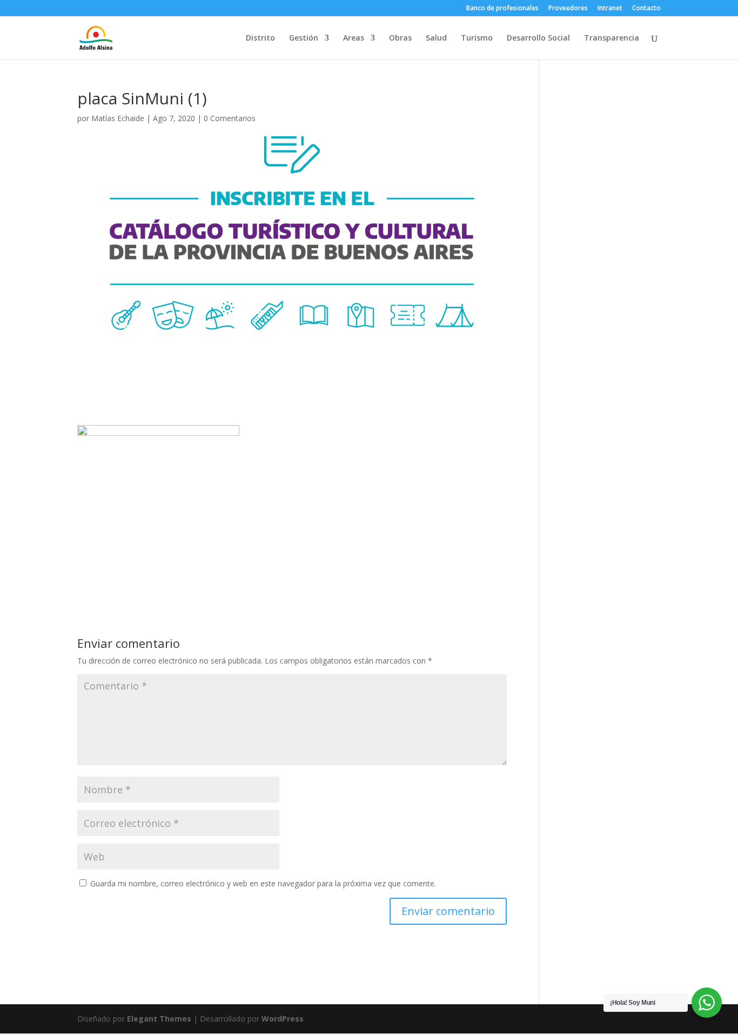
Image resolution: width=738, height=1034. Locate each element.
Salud (436, 38)
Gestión (303, 38)
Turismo (477, 38)
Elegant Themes (159, 1018)
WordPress (282, 1018)
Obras (400, 38)
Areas (353, 38)
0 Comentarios (230, 118)
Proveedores (568, 8)
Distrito (260, 38)
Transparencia (611, 38)
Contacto (646, 8)
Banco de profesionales (502, 8)
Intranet (610, 8)
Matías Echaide (117, 118)
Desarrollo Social (538, 38)
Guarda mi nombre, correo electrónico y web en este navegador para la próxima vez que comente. (263, 883)
